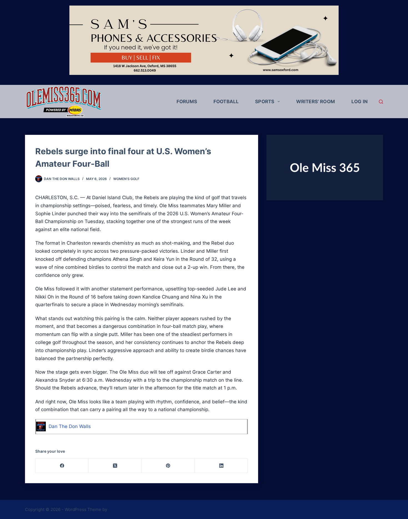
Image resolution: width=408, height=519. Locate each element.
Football (226, 101)
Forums (187, 101)
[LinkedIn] (221, 466)
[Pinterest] (168, 466)
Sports (264, 101)
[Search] (381, 102)
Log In (359, 101)
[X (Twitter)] (115, 466)
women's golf (126, 179)
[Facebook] (62, 466)
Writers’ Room (315, 101)
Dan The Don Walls (70, 426)
